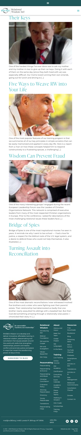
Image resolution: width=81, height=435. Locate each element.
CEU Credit (58, 403)
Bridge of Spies (24, 224)
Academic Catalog (57, 386)
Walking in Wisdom (57, 399)
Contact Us (71, 399)
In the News (58, 349)
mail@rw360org (9, 420)
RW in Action (69, 346)
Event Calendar (57, 381)
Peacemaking (44, 366)
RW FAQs (43, 357)
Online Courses (56, 362)
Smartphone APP (72, 360)
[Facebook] (67, 421)
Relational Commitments (72, 384)
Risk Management (72, 379)
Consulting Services (58, 376)
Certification (58, 371)
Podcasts (70, 355)
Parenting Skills (71, 341)
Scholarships (58, 406)
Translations (44, 404)
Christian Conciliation (44, 380)
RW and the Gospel (44, 342)
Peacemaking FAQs (44, 408)
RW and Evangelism (44, 348)
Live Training (58, 358)
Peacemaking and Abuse (44, 375)
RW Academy (57, 367)
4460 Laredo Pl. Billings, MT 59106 (30, 420)
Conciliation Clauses (71, 389)
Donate (70, 395)
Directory (43, 395)
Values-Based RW (44, 353)
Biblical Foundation (44, 337)
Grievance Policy (43, 386)
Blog (69, 336)
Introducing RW (44, 332)
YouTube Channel (70, 351)
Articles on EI (71, 373)
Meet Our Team (57, 334)
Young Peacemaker (44, 399)
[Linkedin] (76, 421)
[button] (48, 3)
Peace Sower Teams (56, 392)
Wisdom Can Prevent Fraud (37, 155)
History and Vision (58, 329)
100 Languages (58, 345)
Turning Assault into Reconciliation (29, 251)
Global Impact (56, 340)
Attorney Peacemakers (44, 391)
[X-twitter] (71, 421)
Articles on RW (71, 365)
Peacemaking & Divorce (44, 370)
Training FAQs (57, 410)
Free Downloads (71, 329)
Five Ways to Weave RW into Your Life (38, 86)
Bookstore (71, 333)
